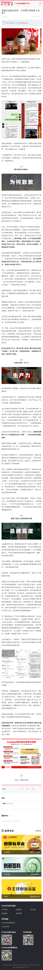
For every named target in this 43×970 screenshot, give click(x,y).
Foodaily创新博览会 (8, 923)
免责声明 (19, 913)
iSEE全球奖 (5, 927)
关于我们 (5, 909)
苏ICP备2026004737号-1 (21, 967)
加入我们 (33, 909)
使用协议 (5, 913)
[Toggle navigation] (40, 3)
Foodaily (23, 965)
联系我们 (19, 909)
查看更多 (38, 831)
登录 (4, 803)
